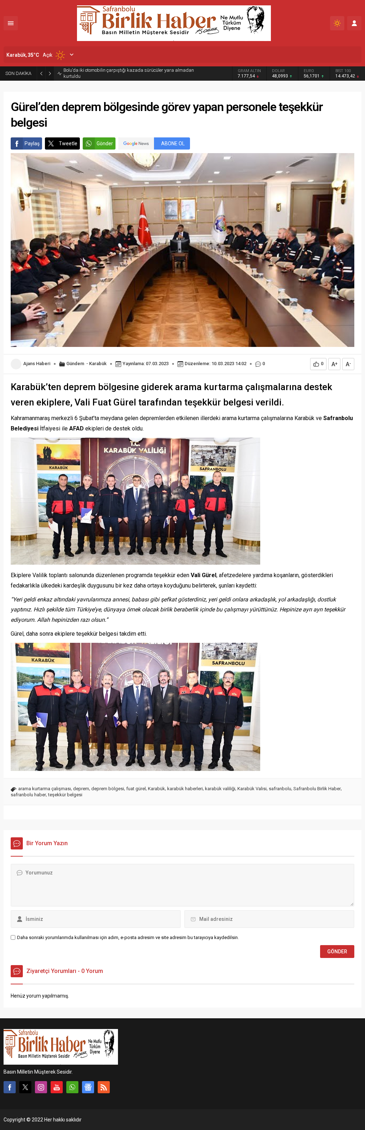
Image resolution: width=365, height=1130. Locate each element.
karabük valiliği (220, 788)
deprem (81, 788)
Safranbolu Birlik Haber (317, 788)
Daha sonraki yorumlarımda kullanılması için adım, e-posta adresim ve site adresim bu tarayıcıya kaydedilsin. (128, 937)
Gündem (75, 363)
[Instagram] (41, 1087)
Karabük (98, 363)
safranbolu (280, 788)
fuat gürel (136, 788)
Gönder (105, 143)
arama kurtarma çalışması (44, 788)
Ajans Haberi (36, 363)
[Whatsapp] (72, 1087)
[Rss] (104, 1087)
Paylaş (32, 143)
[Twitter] (25, 1087)
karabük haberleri (185, 788)
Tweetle (68, 143)
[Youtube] (57, 1087)
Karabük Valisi (252, 788)
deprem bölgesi (107, 788)
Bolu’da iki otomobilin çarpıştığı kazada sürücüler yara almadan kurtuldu (128, 73)
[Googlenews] (88, 1087)
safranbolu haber (28, 794)
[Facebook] (10, 1087)
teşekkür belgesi (65, 794)
